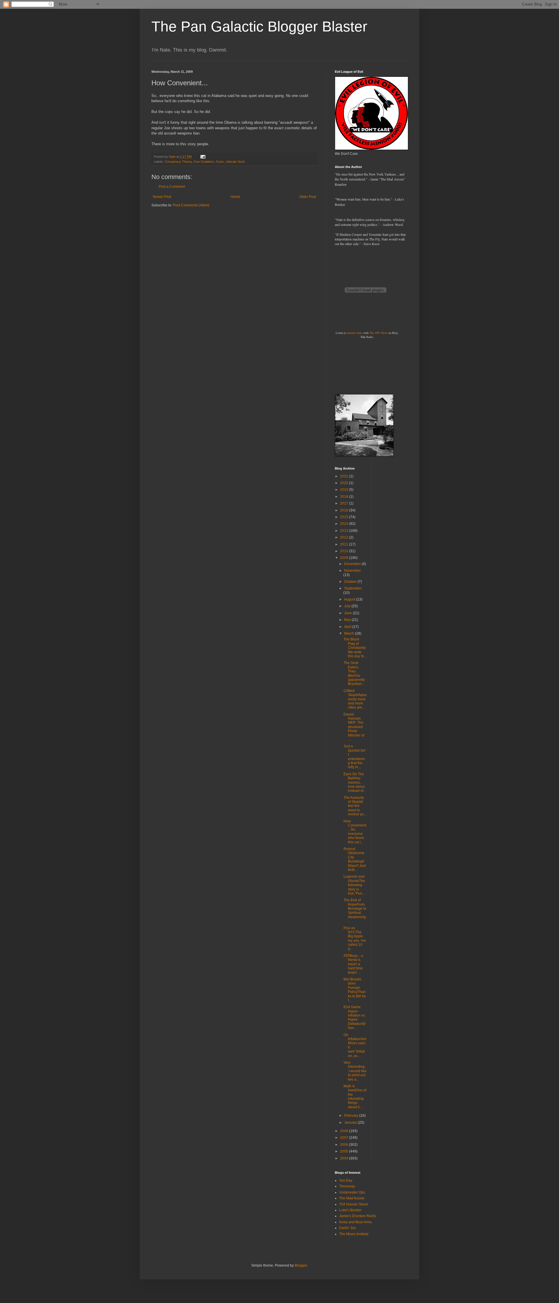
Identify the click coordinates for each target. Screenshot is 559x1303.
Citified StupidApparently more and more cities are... (355, 699)
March (349, 633)
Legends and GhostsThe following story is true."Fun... (354, 884)
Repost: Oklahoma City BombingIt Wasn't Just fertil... (355, 859)
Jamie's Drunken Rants (357, 1216)
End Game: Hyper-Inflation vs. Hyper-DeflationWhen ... (355, 1017)
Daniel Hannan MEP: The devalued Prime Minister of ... (354, 726)
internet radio (354, 333)
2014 (344, 524)
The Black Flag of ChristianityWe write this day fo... (355, 647)
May (348, 620)
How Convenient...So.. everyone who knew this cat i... (355, 831)
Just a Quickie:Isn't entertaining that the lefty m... (355, 756)
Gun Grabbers (204, 161)
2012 (344, 537)
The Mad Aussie (352, 1198)
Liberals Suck (235, 161)
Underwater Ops (352, 1192)
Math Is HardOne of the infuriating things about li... (355, 1096)
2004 (344, 1158)
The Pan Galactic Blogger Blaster (259, 26)
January (351, 1122)
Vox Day (345, 1180)
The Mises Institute (354, 1234)
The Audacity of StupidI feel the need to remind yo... (355, 806)
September (353, 588)
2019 (344, 490)
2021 (344, 476)
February (351, 1115)
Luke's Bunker (350, 1210)
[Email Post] (202, 156)
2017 (344, 503)
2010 (344, 551)
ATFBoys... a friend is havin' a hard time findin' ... (353, 964)
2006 (344, 1145)
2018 (344, 497)
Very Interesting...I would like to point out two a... (355, 1071)
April (348, 627)
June (348, 613)
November (352, 571)
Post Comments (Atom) (191, 205)
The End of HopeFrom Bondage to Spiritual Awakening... (355, 910)
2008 (344, 1131)
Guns (220, 161)
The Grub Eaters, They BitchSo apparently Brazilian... (354, 673)
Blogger (301, 1265)
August (350, 599)
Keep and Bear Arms (355, 1222)
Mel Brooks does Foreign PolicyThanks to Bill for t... (355, 989)
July (347, 606)
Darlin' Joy (347, 1228)
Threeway (347, 1186)
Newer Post (162, 197)
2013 (344, 531)
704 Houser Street (353, 1204)
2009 (344, 558)
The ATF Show (378, 333)
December (353, 564)
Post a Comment (172, 187)
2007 (344, 1138)
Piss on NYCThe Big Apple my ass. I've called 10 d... (355, 938)
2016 (344, 510)
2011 (344, 544)
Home (235, 197)
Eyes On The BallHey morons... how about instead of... (355, 782)
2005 (344, 1151)
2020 (344, 483)
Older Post (307, 197)
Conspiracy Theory (178, 161)
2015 (344, 517)
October (351, 582)
